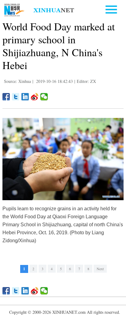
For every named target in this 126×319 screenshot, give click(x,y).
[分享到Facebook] (6, 96)
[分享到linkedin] (25, 96)
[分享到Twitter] (16, 96)
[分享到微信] (44, 96)
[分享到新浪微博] (35, 96)
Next (100, 268)
